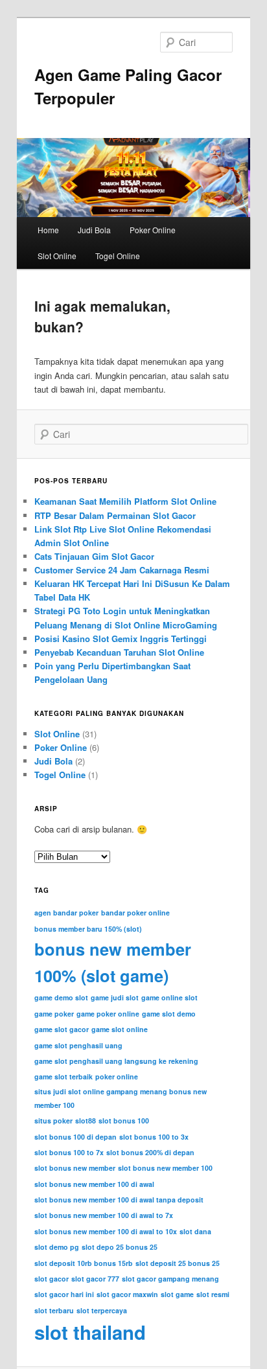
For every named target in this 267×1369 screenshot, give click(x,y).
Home (48, 229)
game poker (54, 1013)
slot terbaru (54, 1310)
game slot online (119, 1029)
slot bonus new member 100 (165, 1168)
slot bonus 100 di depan (75, 1137)
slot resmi (212, 1294)
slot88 (85, 1120)
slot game (177, 1294)
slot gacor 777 (95, 1278)
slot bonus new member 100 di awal (94, 1184)
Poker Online (153, 229)
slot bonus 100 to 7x (69, 1152)
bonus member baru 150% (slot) (88, 929)
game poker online (107, 1013)
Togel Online (117, 255)
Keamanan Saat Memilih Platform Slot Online (125, 501)
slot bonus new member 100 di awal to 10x (105, 1231)
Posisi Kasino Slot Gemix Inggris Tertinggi (120, 638)
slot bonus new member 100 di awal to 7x (103, 1215)
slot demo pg (56, 1247)
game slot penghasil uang (78, 1045)
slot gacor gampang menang (170, 1278)
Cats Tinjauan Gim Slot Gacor (94, 556)
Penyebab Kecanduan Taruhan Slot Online (119, 652)
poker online (116, 1076)
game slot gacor (61, 1029)
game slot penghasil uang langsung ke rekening (116, 1061)
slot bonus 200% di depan (150, 1152)
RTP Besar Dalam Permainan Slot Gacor (115, 515)
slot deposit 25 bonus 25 (177, 1263)
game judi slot (115, 997)
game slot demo (169, 1013)
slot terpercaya (101, 1310)
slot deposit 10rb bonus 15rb (83, 1263)
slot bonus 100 (124, 1120)
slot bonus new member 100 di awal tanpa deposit (118, 1199)
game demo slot (61, 997)
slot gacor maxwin (127, 1294)
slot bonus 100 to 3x (154, 1137)
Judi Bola (94, 229)
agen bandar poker (66, 912)
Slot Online (57, 255)
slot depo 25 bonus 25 (119, 1247)
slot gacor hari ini (64, 1294)
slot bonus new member (74, 1168)
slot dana (195, 1231)
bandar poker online (135, 912)
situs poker (53, 1120)
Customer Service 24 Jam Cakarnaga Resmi (121, 570)
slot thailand (90, 1332)
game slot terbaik (63, 1076)
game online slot (169, 997)
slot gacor (51, 1278)
